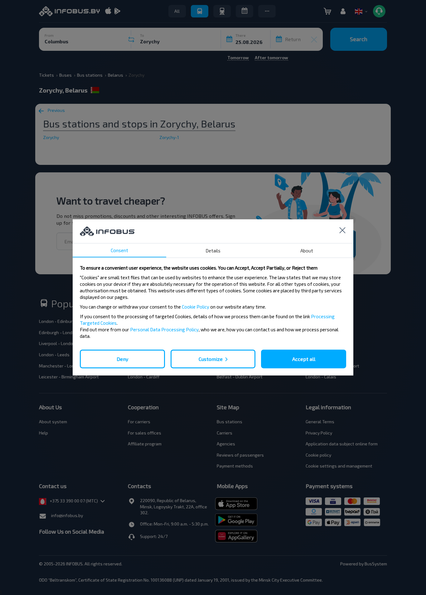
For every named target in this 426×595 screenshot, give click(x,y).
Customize (211, 359)
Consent (119, 250)
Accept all (303, 359)
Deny (122, 359)
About (306, 250)
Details (213, 250)
